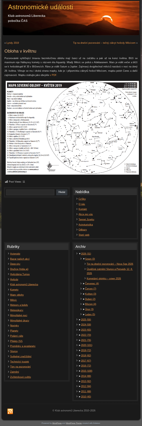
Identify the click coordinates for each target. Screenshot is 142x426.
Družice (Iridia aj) (19, 269)
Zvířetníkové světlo (20, 377)
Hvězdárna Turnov (20, 274)
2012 (86, 386)
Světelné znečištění (20, 356)
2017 (86, 360)
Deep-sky (15, 264)
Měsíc (13, 300)
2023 (86, 329)
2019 (86, 350)
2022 (86, 335)
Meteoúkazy (16, 310)
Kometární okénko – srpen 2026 (104, 278)
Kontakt (83, 209)
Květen (90, 294)
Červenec (92, 283)
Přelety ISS (16, 341)
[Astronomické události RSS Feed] (10, 412)
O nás (82, 204)
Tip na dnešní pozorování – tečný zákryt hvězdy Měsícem (104, 42)
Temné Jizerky (86, 219)
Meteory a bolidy (19, 305)
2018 (86, 355)
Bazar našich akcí (20, 259)
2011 (86, 391)
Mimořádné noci (18, 315)
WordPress (57, 423)
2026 (86, 253)
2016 (86, 365)
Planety (14, 330)
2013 (86, 381)
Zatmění (14, 371)
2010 (86, 396)
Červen (90, 288)
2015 (86, 371)
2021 (86, 340)
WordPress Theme (74, 423)
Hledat (61, 192)
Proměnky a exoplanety (23, 346)
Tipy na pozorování (20, 366)
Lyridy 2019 (12, 42)
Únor (89, 309)
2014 (86, 376)
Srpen (90, 259)
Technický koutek (19, 361)
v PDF (53, 75)
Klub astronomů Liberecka (24, 284)
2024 (86, 324)
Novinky (14, 325)
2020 (86, 345)
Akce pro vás (86, 214)
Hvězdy (14, 279)
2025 (86, 319)
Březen (90, 304)
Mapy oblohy (17, 294)
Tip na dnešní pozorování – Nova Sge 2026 (110, 264)
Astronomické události (40, 7)
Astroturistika (86, 224)
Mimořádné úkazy (19, 320)
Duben (90, 299)
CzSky (82, 199)
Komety (14, 289)
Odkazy (83, 229)
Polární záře (16, 336)
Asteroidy (15, 253)
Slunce (14, 351)
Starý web (84, 234)
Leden (90, 314)
